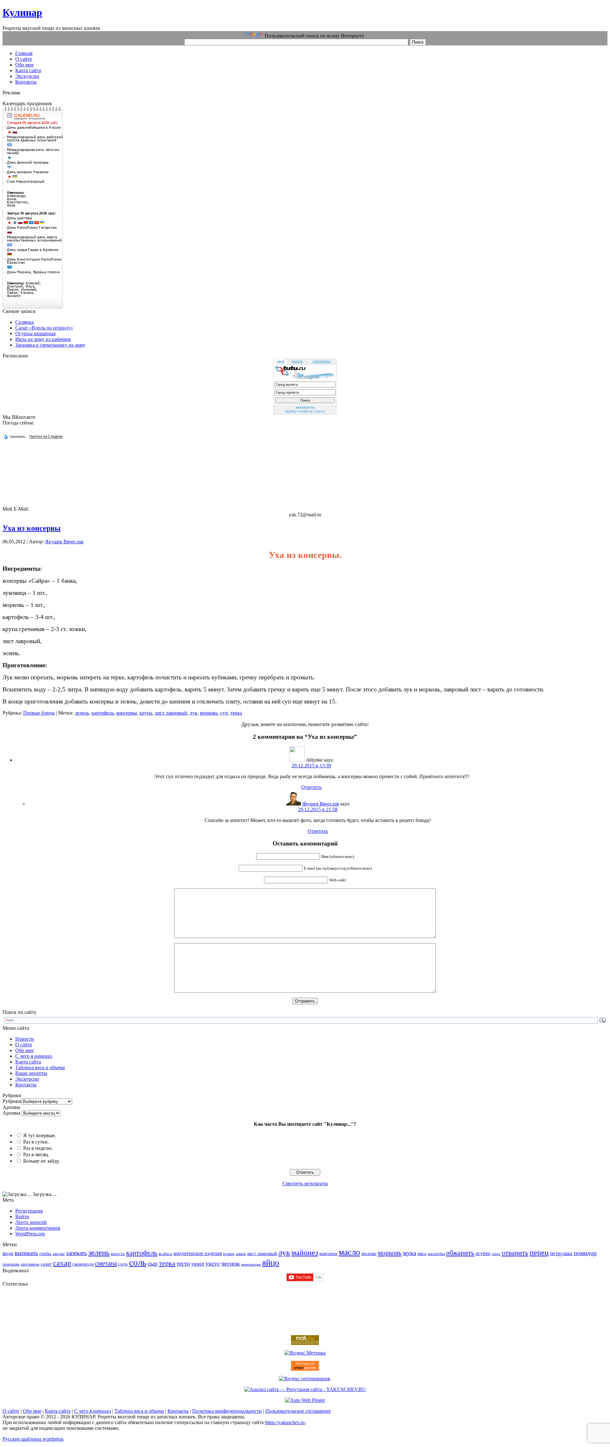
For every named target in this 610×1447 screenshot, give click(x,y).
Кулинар (22, 12)
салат (46, 1264)
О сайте (23, 1044)
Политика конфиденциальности (227, 1411)
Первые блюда (39, 713)
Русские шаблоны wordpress (33, 1439)
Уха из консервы (32, 528)
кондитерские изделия (197, 1253)
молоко (369, 1253)
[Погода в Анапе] (33, 432)
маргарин (328, 1253)
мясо (421, 1253)
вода (8, 1253)
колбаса (165, 1254)
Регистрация (29, 1210)
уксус (213, 1263)
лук (193, 713)
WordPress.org (30, 1233)
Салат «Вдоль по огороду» (44, 327)
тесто (183, 1263)
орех (496, 1254)
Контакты (26, 1084)
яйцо (270, 1262)
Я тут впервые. (39, 1135)
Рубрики (12, 1101)
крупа (145, 713)
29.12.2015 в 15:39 (311, 765)
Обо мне (24, 1050)
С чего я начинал (33, 1056)
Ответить (311, 787)
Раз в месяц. (36, 1154)
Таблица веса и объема (40, 1067)
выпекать (26, 1253)
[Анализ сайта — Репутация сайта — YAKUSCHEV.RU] (305, 1389)
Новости (24, 1039)
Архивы (11, 1113)
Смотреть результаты (305, 1183)
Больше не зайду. (41, 1161)
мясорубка (436, 1254)
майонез (304, 1252)
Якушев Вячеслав (64, 541)
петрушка (561, 1253)
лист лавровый (171, 713)
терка (236, 713)
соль (137, 1262)
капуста (118, 1254)
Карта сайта (28, 1061)
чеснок (230, 1263)
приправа (11, 1264)
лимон (240, 1254)
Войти (22, 1216)
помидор (585, 1253)
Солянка (24, 322)
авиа (280, 361)
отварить (515, 1253)
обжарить (460, 1253)
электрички (321, 361)
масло (349, 1252)
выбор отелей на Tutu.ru (305, 411)
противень (30, 1264)
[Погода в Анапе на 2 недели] (46, 436)
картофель (103, 713)
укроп (197, 1264)
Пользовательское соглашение (298, 1411)
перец (539, 1252)
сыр (153, 1263)
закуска (58, 1254)
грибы (45, 1253)
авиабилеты (305, 407)
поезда (297, 361)
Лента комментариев (37, 1228)
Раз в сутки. (36, 1142)
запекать (76, 1253)
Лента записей (31, 1222)
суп (224, 713)
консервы (126, 713)
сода (123, 1264)
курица (228, 1254)
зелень (82, 713)
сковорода (83, 1264)
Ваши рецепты (31, 1073)
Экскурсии (27, 1079)
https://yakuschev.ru (285, 1422)
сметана (106, 1263)
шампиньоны (251, 1264)
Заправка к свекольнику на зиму (50, 345)
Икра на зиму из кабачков (43, 339)
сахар (62, 1263)
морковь (209, 713)
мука (409, 1252)
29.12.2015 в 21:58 (317, 809)
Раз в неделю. (38, 1148)
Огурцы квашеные (35, 333)
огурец (483, 1253)
